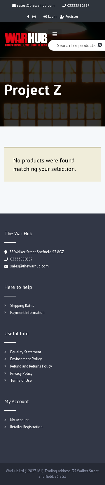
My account (19, 419)
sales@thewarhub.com (36, 5)
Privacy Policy (21, 373)
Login (52, 16)
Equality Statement (25, 352)
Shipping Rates (22, 305)
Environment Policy (26, 358)
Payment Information (27, 312)
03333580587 (78, 5)
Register (71, 16)
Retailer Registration (26, 426)
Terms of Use (21, 380)
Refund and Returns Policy (31, 366)
